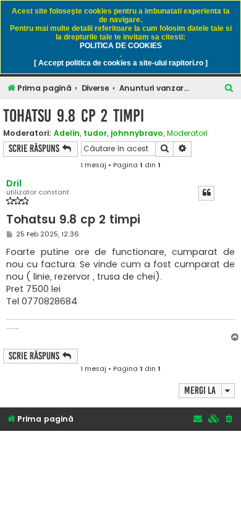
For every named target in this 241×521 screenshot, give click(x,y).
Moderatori (187, 133)
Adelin (67, 133)
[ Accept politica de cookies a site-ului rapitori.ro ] (121, 63)
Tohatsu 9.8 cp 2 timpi (73, 115)
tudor (95, 133)
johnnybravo (137, 133)
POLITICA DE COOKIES (121, 45)
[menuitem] (229, 88)
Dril (14, 184)
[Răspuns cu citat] (206, 193)
